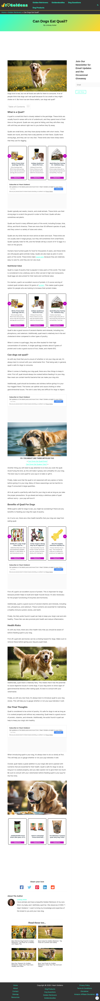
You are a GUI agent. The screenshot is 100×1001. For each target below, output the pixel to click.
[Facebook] (21, 887)
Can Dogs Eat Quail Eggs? (38, 461)
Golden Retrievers (40, 2)
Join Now (80, 92)
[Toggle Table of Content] (27, 106)
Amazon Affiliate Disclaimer (84, 994)
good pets (40, 257)
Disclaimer (85, 991)
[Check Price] (17, 177)
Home (15, 985)
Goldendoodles (58, 2)
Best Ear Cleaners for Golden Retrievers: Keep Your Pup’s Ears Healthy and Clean (22, 965)
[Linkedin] (45, 887)
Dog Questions (74, 2)
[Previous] (9, 156)
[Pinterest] (37, 887)
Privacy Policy (84, 985)
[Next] (65, 156)
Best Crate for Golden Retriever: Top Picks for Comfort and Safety (50, 941)
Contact (15, 991)
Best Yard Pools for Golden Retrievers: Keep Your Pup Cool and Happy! (50, 965)
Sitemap (15, 994)
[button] (98, 5)
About (15, 988)
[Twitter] (29, 887)
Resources (15, 997)
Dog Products (38, 8)
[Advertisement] (50, 42)
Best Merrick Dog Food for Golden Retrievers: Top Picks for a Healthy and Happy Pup (23, 942)
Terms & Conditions (84, 988)
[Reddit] (53, 887)
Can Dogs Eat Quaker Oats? (36, 464)
